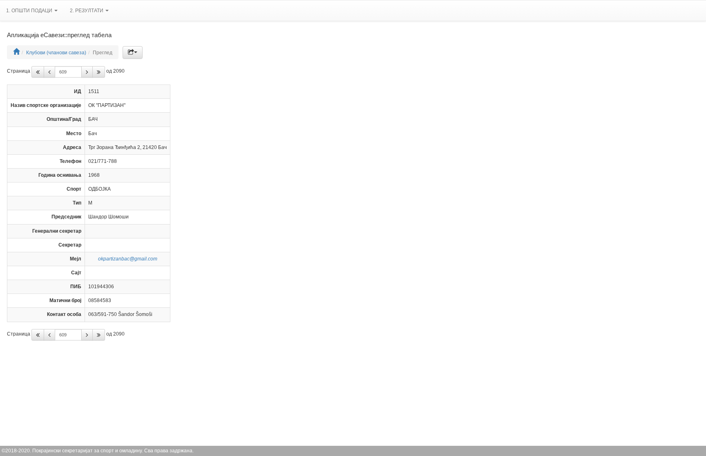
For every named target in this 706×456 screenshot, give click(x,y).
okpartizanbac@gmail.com (127, 259)
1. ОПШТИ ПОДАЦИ (30, 10)
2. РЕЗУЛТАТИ (87, 10)
